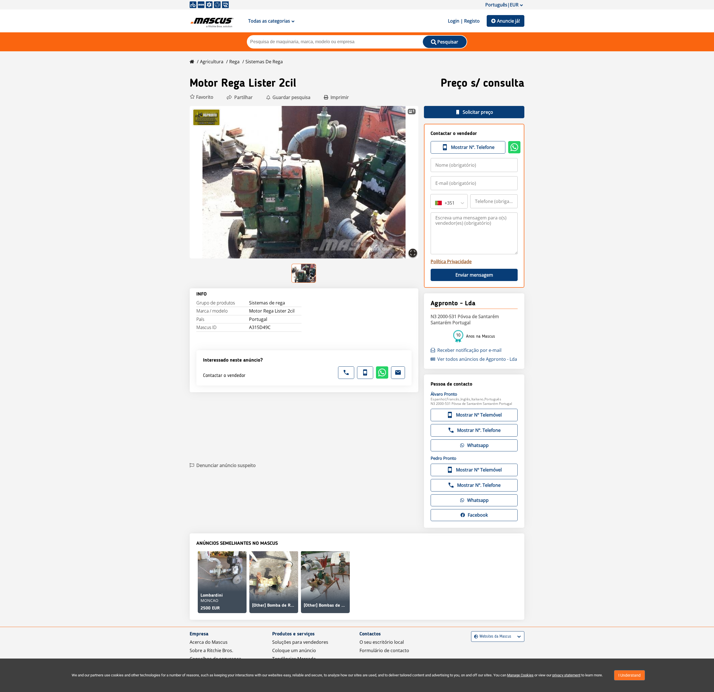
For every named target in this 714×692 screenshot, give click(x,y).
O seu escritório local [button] (382, 642)
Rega (234, 62)
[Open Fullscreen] (413, 253)
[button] (201, 97)
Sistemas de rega (264, 62)
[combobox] (435, 203)
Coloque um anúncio (294, 650)
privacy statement (566, 675)
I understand (629, 675)
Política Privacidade (451, 261)
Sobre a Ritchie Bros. (211, 650)
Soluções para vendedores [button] (300, 642)
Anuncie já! (508, 21)
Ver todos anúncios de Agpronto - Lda (477, 359)
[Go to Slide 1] (304, 273)
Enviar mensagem (474, 275)
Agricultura (211, 62)
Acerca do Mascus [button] (209, 642)
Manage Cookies (520, 675)
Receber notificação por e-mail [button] (469, 350)
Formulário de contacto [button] (384, 650)
